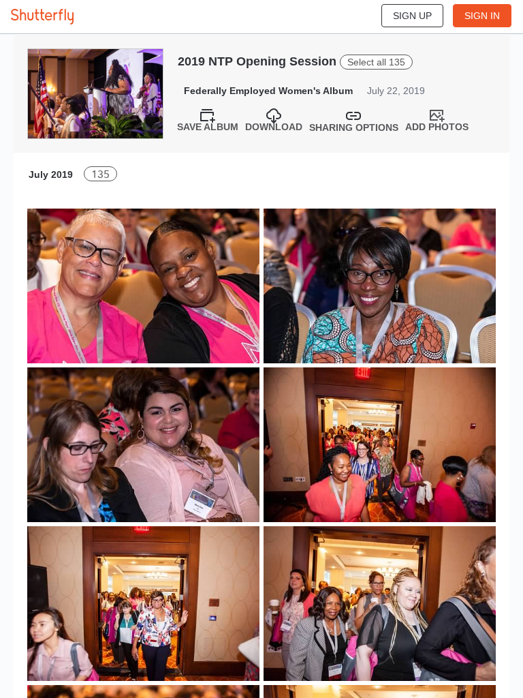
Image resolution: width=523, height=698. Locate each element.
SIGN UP (412, 15)
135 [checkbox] (100, 174)
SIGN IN (482, 15)
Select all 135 (376, 62)
